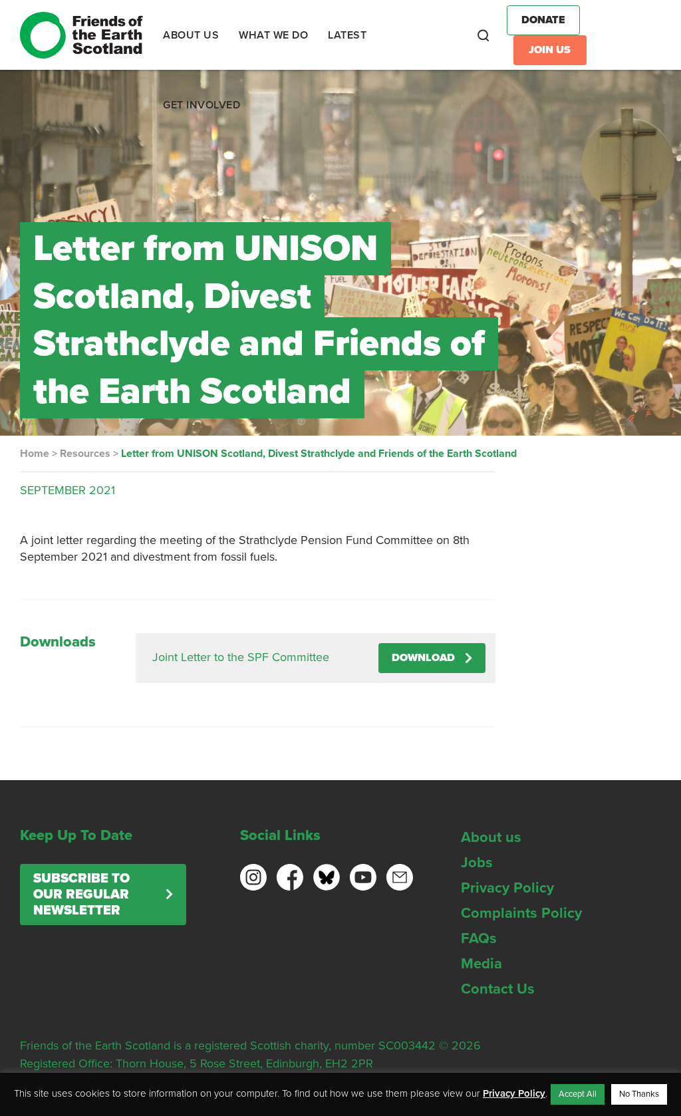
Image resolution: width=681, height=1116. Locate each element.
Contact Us (498, 989)
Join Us (550, 50)
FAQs (479, 938)
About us (491, 837)
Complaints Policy (521, 913)
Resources (85, 453)
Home (34, 453)
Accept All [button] (578, 1094)
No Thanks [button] (639, 1094)
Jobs (477, 862)
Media (481, 963)
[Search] (483, 35)
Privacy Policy (507, 888)
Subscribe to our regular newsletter (81, 894)
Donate (543, 20)
